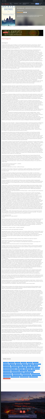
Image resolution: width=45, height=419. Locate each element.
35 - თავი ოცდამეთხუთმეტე (35, 373)
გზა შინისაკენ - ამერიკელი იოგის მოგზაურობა (21, 26)
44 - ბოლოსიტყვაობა (7, 378)
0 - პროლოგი (5, 362)
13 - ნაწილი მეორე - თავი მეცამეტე (16, 365)
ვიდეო (20, 3)
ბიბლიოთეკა (16, 3)
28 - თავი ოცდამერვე (31, 370)
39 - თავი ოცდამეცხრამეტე (36, 375)
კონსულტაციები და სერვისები (26, 4)
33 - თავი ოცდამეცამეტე (16, 373)
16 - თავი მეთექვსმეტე (7, 367)
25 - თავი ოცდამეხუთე (7, 370)
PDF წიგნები (37, 4)
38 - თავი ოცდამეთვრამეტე (27, 375)
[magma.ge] (5, 3)
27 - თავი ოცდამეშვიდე (23, 370)
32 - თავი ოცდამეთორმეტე (8, 373)
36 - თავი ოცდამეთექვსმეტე (8, 375)
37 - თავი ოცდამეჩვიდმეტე (17, 375)
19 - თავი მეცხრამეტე (30, 367)
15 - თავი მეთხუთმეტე (34, 365)
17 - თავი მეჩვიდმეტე (15, 367)
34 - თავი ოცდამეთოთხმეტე (26, 373)
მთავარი (3, 26)
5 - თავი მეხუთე (35, 362)
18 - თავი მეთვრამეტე (22, 367)
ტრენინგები (33, 3)
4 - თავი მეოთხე (29, 362)
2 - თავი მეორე (17, 362)
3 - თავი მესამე (23, 362)
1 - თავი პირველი (11, 362)
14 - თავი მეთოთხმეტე (26, 365)
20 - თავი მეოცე (37, 367)
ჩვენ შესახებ (11, 4)
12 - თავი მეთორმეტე (7, 365)
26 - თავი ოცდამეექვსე (15, 370)
